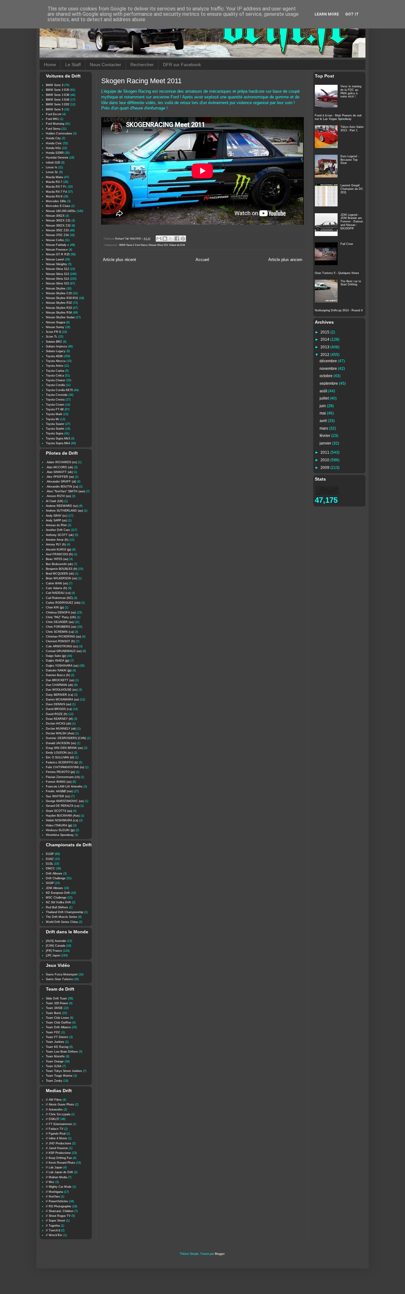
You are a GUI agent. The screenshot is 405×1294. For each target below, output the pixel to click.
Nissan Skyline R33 (59, 307)
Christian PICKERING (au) (63, 636)
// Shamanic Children (59, 1211)
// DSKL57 (52, 1119)
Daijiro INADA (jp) (57, 660)
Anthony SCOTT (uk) (60, 535)
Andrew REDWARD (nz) (62, 505)
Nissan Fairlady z (57, 244)
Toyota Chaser (55, 380)
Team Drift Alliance (58, 1027)
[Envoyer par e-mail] (159, 238)
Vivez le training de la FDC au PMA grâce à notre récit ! (350, 91)
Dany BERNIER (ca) (59, 694)
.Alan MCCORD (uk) (59, 467)
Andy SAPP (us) (56, 520)
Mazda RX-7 (54, 182)
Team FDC (53, 1032)
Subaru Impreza (56, 346)
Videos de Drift (177, 245)
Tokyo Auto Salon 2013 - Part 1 (352, 128)
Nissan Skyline (55, 288)
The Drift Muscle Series (61, 916)
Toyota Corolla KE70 (59, 390)
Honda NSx (53, 148)
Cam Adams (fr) (56, 588)
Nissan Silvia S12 (57, 269)
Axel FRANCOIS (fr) (59, 554)
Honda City (53, 138)
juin (323, 406)
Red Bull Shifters (57, 907)
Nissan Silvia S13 (158, 245)
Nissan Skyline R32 (59, 302)
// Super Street (55, 1220)
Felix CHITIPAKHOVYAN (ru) (65, 767)
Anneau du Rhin (56, 525)
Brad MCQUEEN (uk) (60, 573)
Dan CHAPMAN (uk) (59, 685)
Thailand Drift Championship (64, 912)
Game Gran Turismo (59, 979)
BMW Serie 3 (126, 245)
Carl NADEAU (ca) (58, 592)
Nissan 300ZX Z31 (58, 220)
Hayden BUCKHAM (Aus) (63, 815)
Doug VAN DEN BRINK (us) (64, 748)
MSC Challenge (56, 897)
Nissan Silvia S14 (57, 278)
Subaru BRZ (54, 341)
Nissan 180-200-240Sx (61, 211)
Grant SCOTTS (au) (59, 810)
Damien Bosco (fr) (58, 675)
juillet (325, 398)
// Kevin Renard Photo (60, 1162)
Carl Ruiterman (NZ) (59, 598)
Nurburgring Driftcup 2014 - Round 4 (339, 310)
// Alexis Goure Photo (60, 1104)
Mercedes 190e (56, 201)
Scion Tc (51, 336)
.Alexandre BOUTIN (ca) (62, 486)
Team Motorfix (55, 1056)
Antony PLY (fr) (56, 544)
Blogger (220, 1253)
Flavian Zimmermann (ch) (63, 777)
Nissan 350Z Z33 (57, 230)
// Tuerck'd (53, 1230)
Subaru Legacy (55, 351)
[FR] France (54, 950)
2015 (325, 332)
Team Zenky (54, 1080)
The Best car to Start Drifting (350, 283)
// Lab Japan (54, 1167)
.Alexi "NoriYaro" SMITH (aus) (65, 491)
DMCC (50, 868)
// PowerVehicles (57, 1201)
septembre (329, 383)
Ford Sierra (141, 245)
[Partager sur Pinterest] (183, 238)
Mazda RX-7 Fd (56, 191)
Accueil (202, 260)
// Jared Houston (57, 1148)
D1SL (49, 863)
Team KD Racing (57, 1046)
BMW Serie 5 (54, 109)
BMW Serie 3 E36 (57, 94)
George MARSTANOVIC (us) (65, 801)
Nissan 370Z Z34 (57, 235)
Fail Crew (346, 244)
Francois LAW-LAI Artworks (64, 786)
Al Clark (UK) (54, 501)
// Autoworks (54, 1109)
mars (324, 428)
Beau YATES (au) (57, 559)
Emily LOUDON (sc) (59, 752)
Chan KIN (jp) (55, 607)
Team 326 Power (57, 1003)
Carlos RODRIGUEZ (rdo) (63, 602)
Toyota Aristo (54, 365)
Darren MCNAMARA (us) (62, 699)
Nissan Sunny (55, 327)
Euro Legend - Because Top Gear (349, 160)
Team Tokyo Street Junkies (64, 1071)
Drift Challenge (55, 878)
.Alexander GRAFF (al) (61, 481)
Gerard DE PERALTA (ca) (62, 805)
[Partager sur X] (171, 238)
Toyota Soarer (55, 424)
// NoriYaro (53, 1196)
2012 (325, 354)
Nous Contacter (105, 64)
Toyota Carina (55, 370)
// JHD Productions (58, 1143)
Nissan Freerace (57, 249)
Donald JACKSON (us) (61, 743)
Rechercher (142, 64)
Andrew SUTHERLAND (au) (64, 510)
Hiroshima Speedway (60, 835)
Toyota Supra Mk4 (58, 443)
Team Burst (53, 1013)
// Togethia (53, 1225)
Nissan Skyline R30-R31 (62, 298)
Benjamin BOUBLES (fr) (61, 568)
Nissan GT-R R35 (58, 254)
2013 (325, 347)
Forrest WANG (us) (59, 781)
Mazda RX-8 (54, 196)
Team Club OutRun (58, 1022)
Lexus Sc (52, 172)
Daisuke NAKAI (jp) (59, 670)
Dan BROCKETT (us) (60, 680)
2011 (325, 452)
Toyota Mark (54, 414)
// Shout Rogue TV (58, 1215)
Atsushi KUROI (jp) (58, 549)
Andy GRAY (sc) (56, 515)
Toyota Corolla (55, 385)
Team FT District (57, 1037)
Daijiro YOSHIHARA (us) (62, 665)
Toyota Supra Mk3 (58, 438)
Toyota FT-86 (55, 409)
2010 (325, 460)
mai (323, 413)
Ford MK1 (52, 119)
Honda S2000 (55, 152)
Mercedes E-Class (58, 206)
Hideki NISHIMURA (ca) (62, 820)
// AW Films (54, 1099)
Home (50, 64)
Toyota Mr (52, 419)
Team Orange (55, 1061)
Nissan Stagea (55, 322)
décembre (329, 361)
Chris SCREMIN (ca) (60, 631)
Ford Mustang (55, 123)
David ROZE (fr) (56, 714)
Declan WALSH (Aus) (60, 733)
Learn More (327, 14)
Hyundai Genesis (57, 157)
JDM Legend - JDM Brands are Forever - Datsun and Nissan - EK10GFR (351, 221)
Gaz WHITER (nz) (58, 796)
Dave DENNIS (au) (58, 704)
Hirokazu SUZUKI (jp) (60, 830)
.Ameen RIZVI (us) (58, 496)
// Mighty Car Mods (59, 1186)
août (324, 391)
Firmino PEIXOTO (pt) (60, 772)
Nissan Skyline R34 (59, 312)
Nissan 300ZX (55, 215)
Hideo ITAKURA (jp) (59, 825)
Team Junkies (55, 1041)
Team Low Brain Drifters (62, 1051)
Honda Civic (54, 143)
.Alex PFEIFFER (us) (60, 476)
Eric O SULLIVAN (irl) (60, 757)
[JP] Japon (53, 955)
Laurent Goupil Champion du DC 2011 (351, 189)
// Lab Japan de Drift (59, 1172)
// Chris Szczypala (58, 1114)
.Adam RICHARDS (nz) (61, 462)
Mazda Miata (54, 177)
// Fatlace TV (54, 1128)
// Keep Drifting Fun (59, 1158)
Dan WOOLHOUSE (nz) (62, 689)
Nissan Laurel (55, 259)
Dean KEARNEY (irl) (59, 718)
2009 (325, 467)
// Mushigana (54, 1191)
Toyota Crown (55, 404)
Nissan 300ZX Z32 (58, 225)
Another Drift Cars (58, 530)
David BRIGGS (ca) (59, 709)
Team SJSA (53, 1066)
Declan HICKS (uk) (58, 723)
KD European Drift (58, 892)
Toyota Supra (54, 433)
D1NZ (50, 859)
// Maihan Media (56, 1177)
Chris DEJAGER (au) (60, 622)
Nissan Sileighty (56, 264)
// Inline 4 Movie (56, 1138)
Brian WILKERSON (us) (61, 578)
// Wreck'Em (54, 1235)
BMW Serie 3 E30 (57, 89)
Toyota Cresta (55, 399)
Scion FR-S (53, 331)
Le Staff (73, 64)
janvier (326, 443)
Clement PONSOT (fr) (60, 641)
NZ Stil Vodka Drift (58, 902)
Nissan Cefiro (55, 240)
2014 (325, 339)
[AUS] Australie (56, 941)
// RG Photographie (58, 1206)
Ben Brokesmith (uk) (59, 564)
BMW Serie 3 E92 (57, 104)
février (325, 435)
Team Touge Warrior (59, 1075)
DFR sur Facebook (182, 64)
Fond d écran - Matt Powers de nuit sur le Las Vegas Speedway (338, 117)
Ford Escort (53, 114)
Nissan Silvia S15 (57, 283)
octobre (326, 376)
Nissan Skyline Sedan (60, 317)
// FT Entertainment (59, 1124)
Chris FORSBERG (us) (61, 626)
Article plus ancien (285, 260)
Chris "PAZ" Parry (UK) (61, 617)
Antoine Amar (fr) (57, 539)
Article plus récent (119, 260)
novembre (329, 368)
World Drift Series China (62, 922)
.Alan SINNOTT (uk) (59, 472)
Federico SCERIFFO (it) (62, 762)
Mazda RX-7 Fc (56, 186)
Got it (352, 14)
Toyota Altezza (55, 361)
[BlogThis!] (165, 238)
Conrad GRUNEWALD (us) (64, 651)
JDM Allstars (54, 888)
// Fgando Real (55, 1133)
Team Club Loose (57, 1017)
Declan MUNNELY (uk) (61, 728)
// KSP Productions (58, 1152)
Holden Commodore (59, 133)
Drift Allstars (54, 873)
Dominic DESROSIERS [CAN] (66, 738)
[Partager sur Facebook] (177, 238)
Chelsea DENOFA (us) (61, 612)
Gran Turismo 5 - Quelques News (337, 273)
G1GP (50, 883)
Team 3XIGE (54, 1008)
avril (324, 421)
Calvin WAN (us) (57, 583)
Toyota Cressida (56, 394)
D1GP (50, 853)
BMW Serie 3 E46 (57, 99)
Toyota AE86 (54, 356)
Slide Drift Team (56, 998)
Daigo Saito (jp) (56, 655)
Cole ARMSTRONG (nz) (62, 646)
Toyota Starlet (55, 428)
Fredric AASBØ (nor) (59, 791)
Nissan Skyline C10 (59, 293)
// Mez (50, 1182)
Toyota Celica (55, 375)
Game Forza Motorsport (62, 974)
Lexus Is (51, 167)
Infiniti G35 (53, 162)
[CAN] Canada (55, 945)
